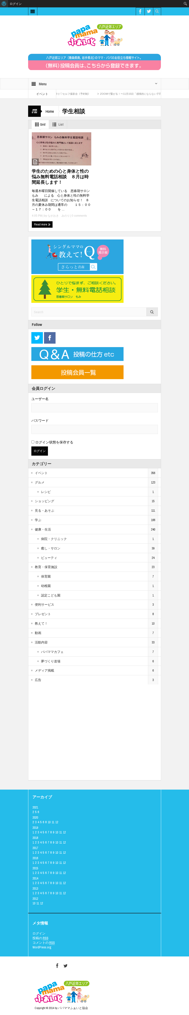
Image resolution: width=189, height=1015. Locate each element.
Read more (41, 224)
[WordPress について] (4, 3)
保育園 (46, 576)
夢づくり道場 (50, 661)
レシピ (46, 492)
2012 (35, 899)
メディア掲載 (44, 670)
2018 (35, 838)
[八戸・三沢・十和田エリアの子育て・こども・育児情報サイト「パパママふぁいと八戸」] (94, 35)
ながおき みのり (59, 215)
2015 (35, 868)
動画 (38, 633)
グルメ (39, 482)
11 (53, 822)
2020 (35, 817)
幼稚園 (46, 586)
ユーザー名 (40, 399)
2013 (35, 888)
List (60, 124)
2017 (35, 848)
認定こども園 (50, 595)
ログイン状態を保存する (53, 442)
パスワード (40, 420)
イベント (41, 473)
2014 (35, 878)
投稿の (40, 938)
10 (49, 822)
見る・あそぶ (44, 510)
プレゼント (43, 614)
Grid (42, 124)
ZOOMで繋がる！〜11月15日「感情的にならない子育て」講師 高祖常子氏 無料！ (137, 93)
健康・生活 (43, 529)
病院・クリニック (54, 539)
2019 (35, 828)
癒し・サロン (50, 548)
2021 (35, 807)
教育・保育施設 (46, 567)
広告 (38, 680)
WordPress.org (41, 947)
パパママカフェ (52, 652)
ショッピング (44, 501)
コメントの (43, 943)
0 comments (79, 215)
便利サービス (44, 604)
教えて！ (41, 623)
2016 (35, 858)
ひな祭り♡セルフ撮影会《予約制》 (58, 93)
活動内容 (41, 642)
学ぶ (38, 520)
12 (56, 822)
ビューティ (49, 558)
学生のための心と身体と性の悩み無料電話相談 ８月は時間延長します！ (60, 176)
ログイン (38, 933)
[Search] (152, 311)
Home (49, 111)
